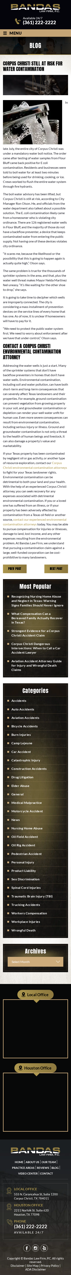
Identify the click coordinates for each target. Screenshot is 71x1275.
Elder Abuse (20, 786)
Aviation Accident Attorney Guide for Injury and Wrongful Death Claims (36, 665)
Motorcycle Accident (27, 811)
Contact (46, 1173)
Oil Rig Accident (23, 845)
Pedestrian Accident (26, 854)
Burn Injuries (21, 734)
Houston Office (38, 1068)
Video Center (28, 1173)
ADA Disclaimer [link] (35, 1269)
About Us (32, 1162)
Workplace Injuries (25, 921)
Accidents (18, 700)
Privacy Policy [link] (50, 1265)
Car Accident (21, 752)
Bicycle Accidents (24, 726)
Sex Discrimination (25, 879)
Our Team (49, 1162)
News (15, 820)
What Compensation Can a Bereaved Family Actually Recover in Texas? (37, 618)
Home (19, 1162)
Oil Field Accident (24, 836)
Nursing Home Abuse (27, 828)
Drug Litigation (22, 777)
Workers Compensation (29, 913)
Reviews (43, 1167)
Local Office (38, 994)
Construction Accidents (29, 768)
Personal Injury (22, 862)
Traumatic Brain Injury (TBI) (32, 896)
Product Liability (23, 870)
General (17, 794)
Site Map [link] (32, 1265)
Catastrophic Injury (25, 760)
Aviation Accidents (25, 717)
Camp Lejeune (22, 743)
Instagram (35, 1248)
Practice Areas (23, 1167)
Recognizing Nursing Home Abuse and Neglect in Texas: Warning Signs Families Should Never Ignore (37, 600)
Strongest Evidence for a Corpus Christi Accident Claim (35, 633)
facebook (27, 1248)
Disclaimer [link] (18, 1265)
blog (55, 1167)
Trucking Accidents (25, 905)
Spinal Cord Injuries (26, 887)
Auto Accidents (22, 709)
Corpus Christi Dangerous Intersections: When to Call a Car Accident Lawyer (36, 648)
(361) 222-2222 (39, 22)
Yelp (44, 1248)
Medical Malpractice (26, 802)
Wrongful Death (23, 930)
